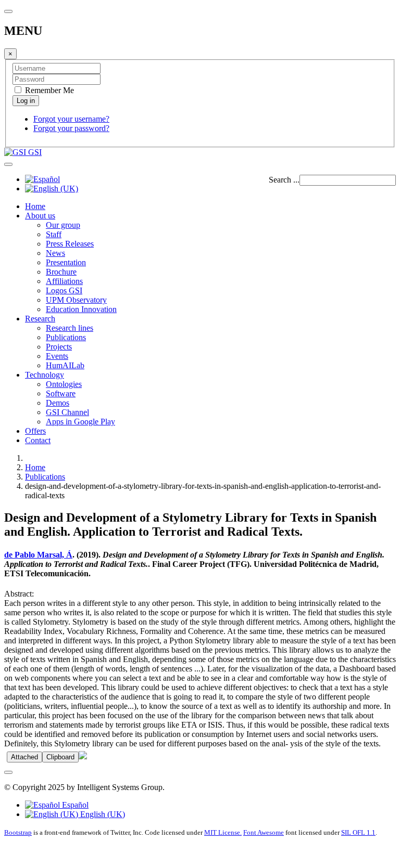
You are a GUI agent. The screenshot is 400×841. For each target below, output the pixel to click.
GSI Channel (67, 412)
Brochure (61, 271)
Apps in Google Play (80, 421)
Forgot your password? (71, 128)
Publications (66, 337)
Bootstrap (18, 832)
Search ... (284, 179)
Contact (38, 440)
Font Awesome (263, 832)
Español (74, 804)
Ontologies (64, 384)
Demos (57, 402)
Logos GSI (64, 290)
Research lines (69, 328)
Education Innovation (81, 309)
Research (40, 318)
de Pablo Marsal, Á (38, 554)
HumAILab (65, 365)
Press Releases (70, 243)
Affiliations (64, 281)
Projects (59, 346)
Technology (44, 374)
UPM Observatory (76, 299)
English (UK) (101, 814)
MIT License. (223, 832)
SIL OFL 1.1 (358, 832)
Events (57, 356)
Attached (24, 757)
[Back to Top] (8, 772)
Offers (35, 430)
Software (61, 393)
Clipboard (60, 757)
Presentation (66, 262)
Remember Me (48, 90)
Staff (53, 234)
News (55, 253)
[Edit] (83, 756)
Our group (63, 225)
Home (35, 206)
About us (40, 215)
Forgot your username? (71, 118)
